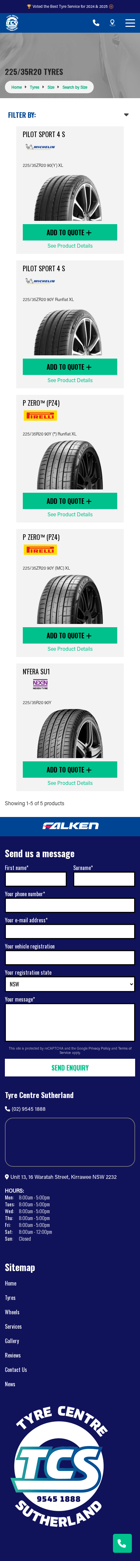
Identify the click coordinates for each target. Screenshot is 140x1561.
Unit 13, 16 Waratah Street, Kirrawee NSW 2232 (63, 1176)
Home (10, 1283)
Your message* (20, 999)
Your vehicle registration (30, 946)
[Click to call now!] (96, 23)
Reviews (13, 1355)
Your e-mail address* (26, 920)
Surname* (83, 868)
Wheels (12, 1312)
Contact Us (16, 1370)
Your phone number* (25, 894)
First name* (16, 868)
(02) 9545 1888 (29, 1108)
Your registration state (28, 972)
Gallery (12, 1341)
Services (13, 1326)
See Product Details (70, 245)
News (10, 1384)
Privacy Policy (100, 1048)
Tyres (10, 1298)
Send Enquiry (70, 1068)
